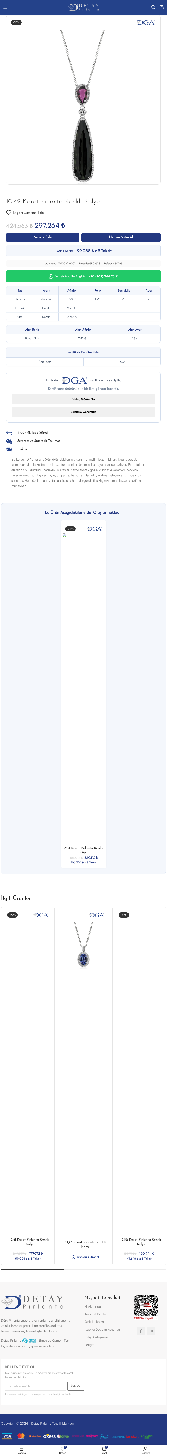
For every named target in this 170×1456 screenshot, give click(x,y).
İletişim (89, 1345)
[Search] (153, 7)
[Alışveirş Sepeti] (162, 7)
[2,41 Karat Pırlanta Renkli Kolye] (27, 1077)
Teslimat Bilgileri (96, 1314)
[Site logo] (83, 7)
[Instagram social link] (151, 1331)
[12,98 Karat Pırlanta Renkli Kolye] (83, 945)
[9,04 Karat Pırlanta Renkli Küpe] (83, 688)
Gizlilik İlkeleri (94, 1322)
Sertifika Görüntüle (83, 411)
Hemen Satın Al (121, 237)
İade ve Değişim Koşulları (102, 1330)
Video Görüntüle (83, 399)
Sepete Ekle (43, 237)
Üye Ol (75, 1386)
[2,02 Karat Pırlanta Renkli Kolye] (139, 1077)
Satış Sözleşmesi (96, 1337)
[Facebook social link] (141, 1331)
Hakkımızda (93, 1307)
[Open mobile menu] (5, 7)
